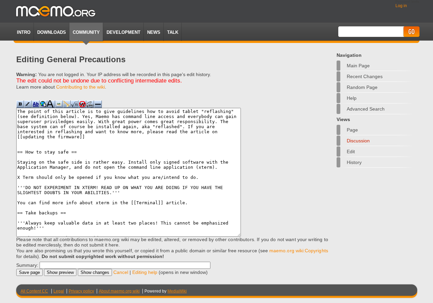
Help (352, 98)
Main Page (358, 65)
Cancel (120, 272)
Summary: (27, 265)
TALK (172, 32)
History (354, 162)
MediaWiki (177, 291)
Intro (23, 32)
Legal (58, 291)
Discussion (358, 140)
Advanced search (366, 109)
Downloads (51, 32)
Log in (401, 5)
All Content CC (34, 291)
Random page (362, 87)
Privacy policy (81, 291)
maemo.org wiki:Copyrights (298, 250)
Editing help (144, 272)
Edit (351, 151)
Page (352, 130)
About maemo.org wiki (119, 291)
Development (123, 32)
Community (86, 32)
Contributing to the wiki (80, 87)
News (153, 32)
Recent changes (365, 76)
